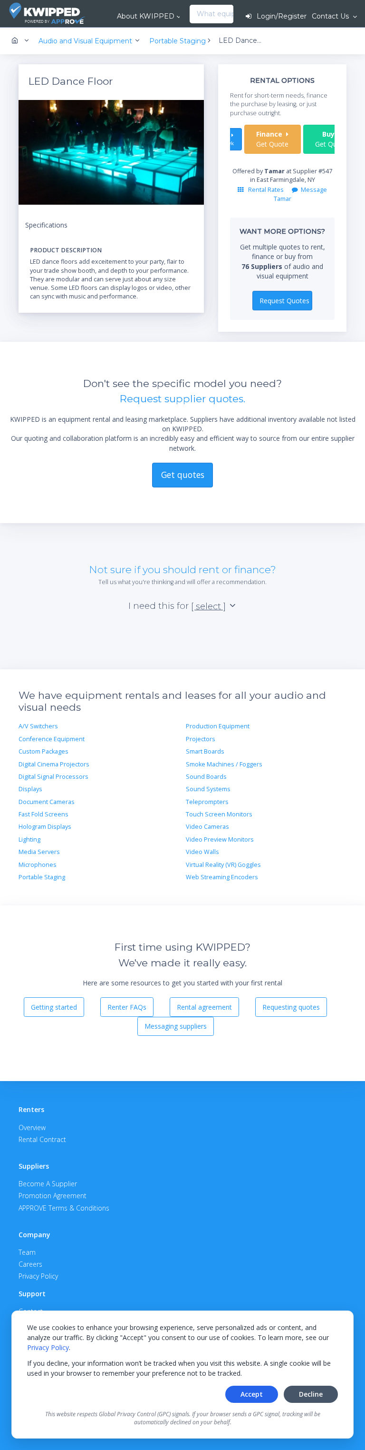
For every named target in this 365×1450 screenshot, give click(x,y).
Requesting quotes (291, 1007)
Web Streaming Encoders (222, 877)
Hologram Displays (45, 827)
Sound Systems (208, 789)
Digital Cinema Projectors (54, 764)
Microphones (38, 865)
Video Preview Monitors (220, 839)
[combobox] (192, 14)
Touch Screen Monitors (219, 814)
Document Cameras (47, 802)
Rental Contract (42, 1139)
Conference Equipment (52, 739)
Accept (251, 1394)
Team (27, 1252)
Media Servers (39, 852)
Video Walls (202, 852)
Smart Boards (205, 751)
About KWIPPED (145, 16)
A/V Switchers (38, 726)
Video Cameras (207, 827)
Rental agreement (204, 1007)
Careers (30, 1264)
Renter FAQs (126, 1007)
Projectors (200, 739)
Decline (311, 1394)
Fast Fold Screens (43, 814)
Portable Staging (42, 877)
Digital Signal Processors (53, 777)
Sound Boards (206, 777)
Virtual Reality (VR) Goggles (223, 865)
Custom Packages (43, 751)
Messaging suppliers (175, 1026)
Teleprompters (207, 802)
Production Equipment (218, 726)
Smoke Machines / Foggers (224, 764)
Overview (32, 1127)
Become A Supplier (48, 1183)
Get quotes (182, 474)
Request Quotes (284, 300)
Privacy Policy (48, 1347)
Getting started (54, 1007)
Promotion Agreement (52, 1195)
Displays (30, 789)
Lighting (29, 839)
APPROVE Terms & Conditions (64, 1207)
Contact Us (331, 16)
